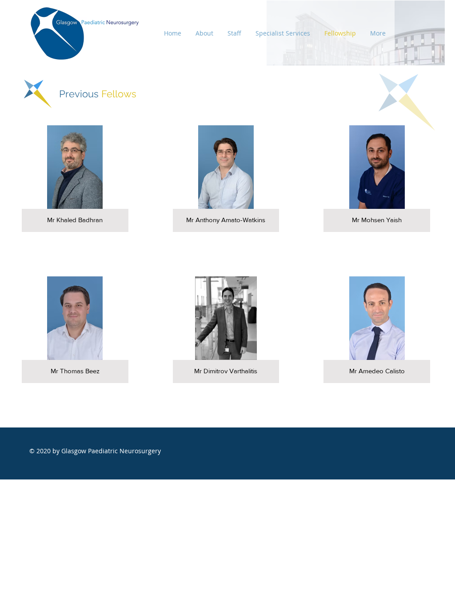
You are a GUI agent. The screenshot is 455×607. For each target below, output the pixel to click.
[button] (75, 178)
